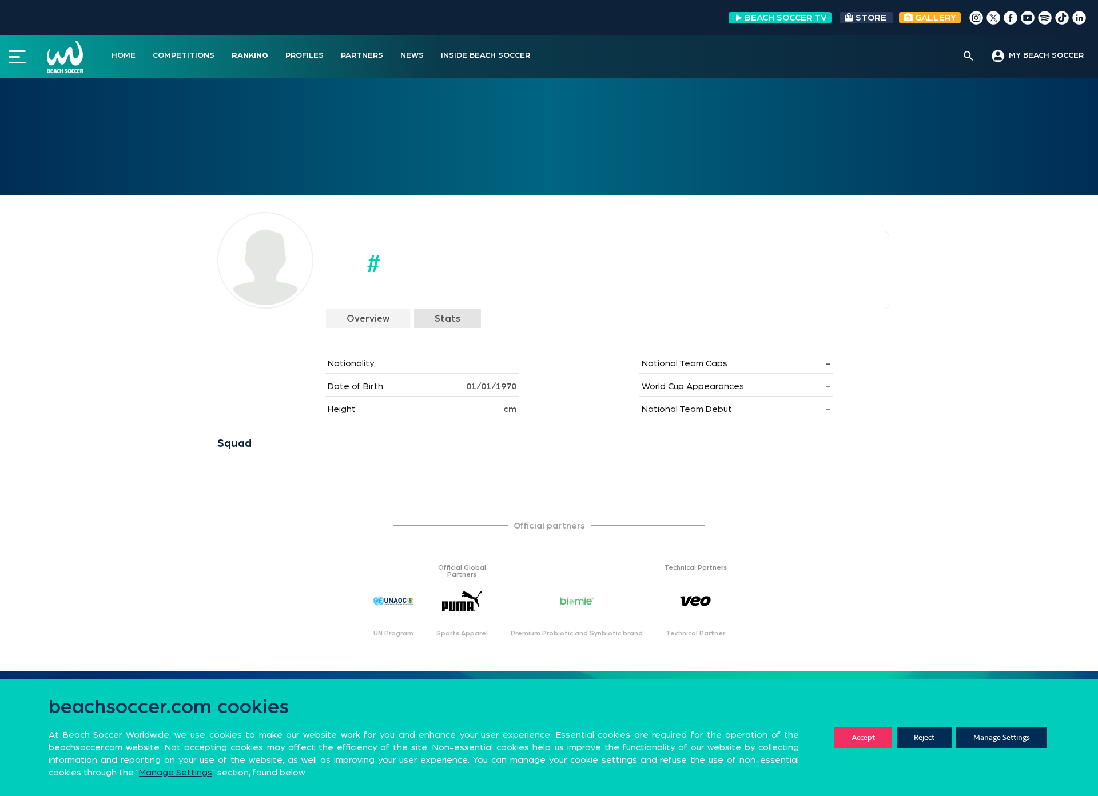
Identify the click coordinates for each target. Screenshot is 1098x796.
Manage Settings (1001, 737)
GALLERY (934, 17)
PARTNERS (362, 55)
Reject (924, 737)
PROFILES (304, 55)
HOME (124, 55)
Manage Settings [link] (175, 772)
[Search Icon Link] (968, 56)
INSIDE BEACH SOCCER (485, 55)
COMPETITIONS (183, 55)
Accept (863, 737)
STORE (871, 17)
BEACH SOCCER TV (786, 17)
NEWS (412, 55)
